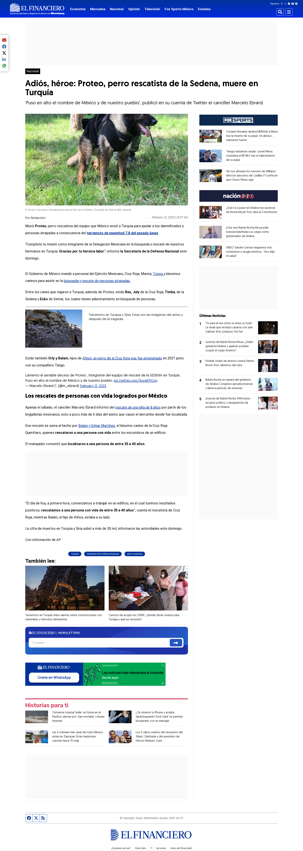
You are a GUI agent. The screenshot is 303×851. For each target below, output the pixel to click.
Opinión (134, 9)
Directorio (140, 848)
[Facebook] (282, 3)
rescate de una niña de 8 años (138, 407)
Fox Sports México (179, 9)
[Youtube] (293, 3)
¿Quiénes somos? (120, 848)
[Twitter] (286, 3)
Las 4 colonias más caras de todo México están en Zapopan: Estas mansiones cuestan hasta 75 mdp (77, 736)
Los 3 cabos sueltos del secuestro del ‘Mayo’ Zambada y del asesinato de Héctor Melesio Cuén (159, 736)
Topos (158, 274)
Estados (204, 9)
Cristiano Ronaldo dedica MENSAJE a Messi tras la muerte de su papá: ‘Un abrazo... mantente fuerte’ (252, 136)
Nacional (117, 9)
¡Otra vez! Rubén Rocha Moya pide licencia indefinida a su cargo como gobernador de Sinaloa (247, 232)
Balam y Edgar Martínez (96, 425)
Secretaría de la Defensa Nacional (103, 554)
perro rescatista (134, 554)
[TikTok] (297, 3)
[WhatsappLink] (95, 674)
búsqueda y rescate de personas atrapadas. (97, 281)
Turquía (75, 554)
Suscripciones (158, 848)
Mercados (97, 9)
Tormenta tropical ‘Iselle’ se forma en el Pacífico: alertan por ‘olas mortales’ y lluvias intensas (78, 716)
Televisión (152, 9)
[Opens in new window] (210, 136)
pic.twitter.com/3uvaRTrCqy (135, 381)
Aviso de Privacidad (181, 848)
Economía (78, 9)
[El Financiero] (37, 9)
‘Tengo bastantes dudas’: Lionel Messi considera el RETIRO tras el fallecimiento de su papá (250, 156)
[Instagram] (289, 3)
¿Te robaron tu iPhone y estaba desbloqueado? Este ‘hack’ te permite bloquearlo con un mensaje (159, 716)
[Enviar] (176, 642)
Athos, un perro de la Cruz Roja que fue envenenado (122, 358)
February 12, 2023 (93, 386)
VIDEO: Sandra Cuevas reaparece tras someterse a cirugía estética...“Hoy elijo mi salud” (250, 252)
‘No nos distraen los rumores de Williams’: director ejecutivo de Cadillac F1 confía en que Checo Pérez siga (252, 175)
